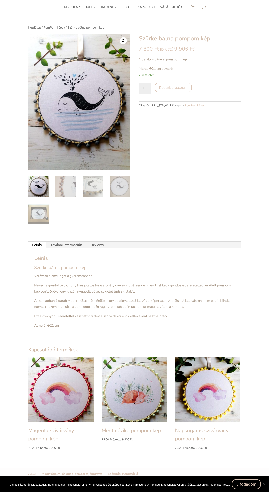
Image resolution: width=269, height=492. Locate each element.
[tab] (37, 245)
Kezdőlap (34, 27)
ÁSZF (32, 474)
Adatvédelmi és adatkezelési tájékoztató (72, 474)
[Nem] (264, 484)
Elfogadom (246, 484)
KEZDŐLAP (72, 7)
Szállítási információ (123, 474)
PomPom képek (54, 27)
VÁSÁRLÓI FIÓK (171, 7)
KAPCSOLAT (146, 7)
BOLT (88, 7)
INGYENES (108, 7)
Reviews (97, 245)
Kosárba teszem (173, 87)
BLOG (129, 7)
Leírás (37, 245)
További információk (66, 245)
